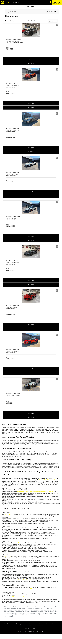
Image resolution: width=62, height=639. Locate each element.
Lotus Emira (7, 514)
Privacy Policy (38, 624)
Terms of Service (29, 624)
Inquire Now (31, 59)
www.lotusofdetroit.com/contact (18, 597)
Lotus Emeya (18, 543)
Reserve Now (31, 63)
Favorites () (31, 21)
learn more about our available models (27, 589)
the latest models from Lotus (47, 480)
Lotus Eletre (7, 528)
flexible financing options (25, 580)
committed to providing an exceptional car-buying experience (35, 492)
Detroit (13, 2)
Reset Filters (52, 11)
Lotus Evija (7, 556)
